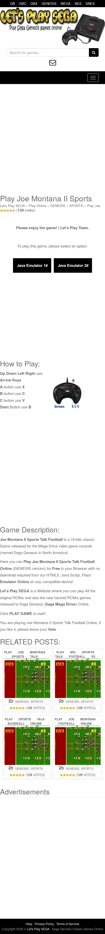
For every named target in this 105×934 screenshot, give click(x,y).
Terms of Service (67, 924)
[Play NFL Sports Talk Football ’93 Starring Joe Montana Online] (78, 678)
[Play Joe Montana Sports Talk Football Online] (27, 678)
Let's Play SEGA (12, 205)
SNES (90, 3)
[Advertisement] (52, 139)
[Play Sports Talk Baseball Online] (27, 745)
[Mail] (52, 62)
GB (12, 3)
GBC (22, 3)
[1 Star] (1, 210)
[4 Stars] (10, 210)
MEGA (66, 3)
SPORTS (76, 205)
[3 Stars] (7, 210)
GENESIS (49, 3)
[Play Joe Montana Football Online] (78, 745)
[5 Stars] (13, 210)
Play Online (37, 205)
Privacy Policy (44, 924)
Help (29, 924)
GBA (33, 3)
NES (78, 3)
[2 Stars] (4, 210)
